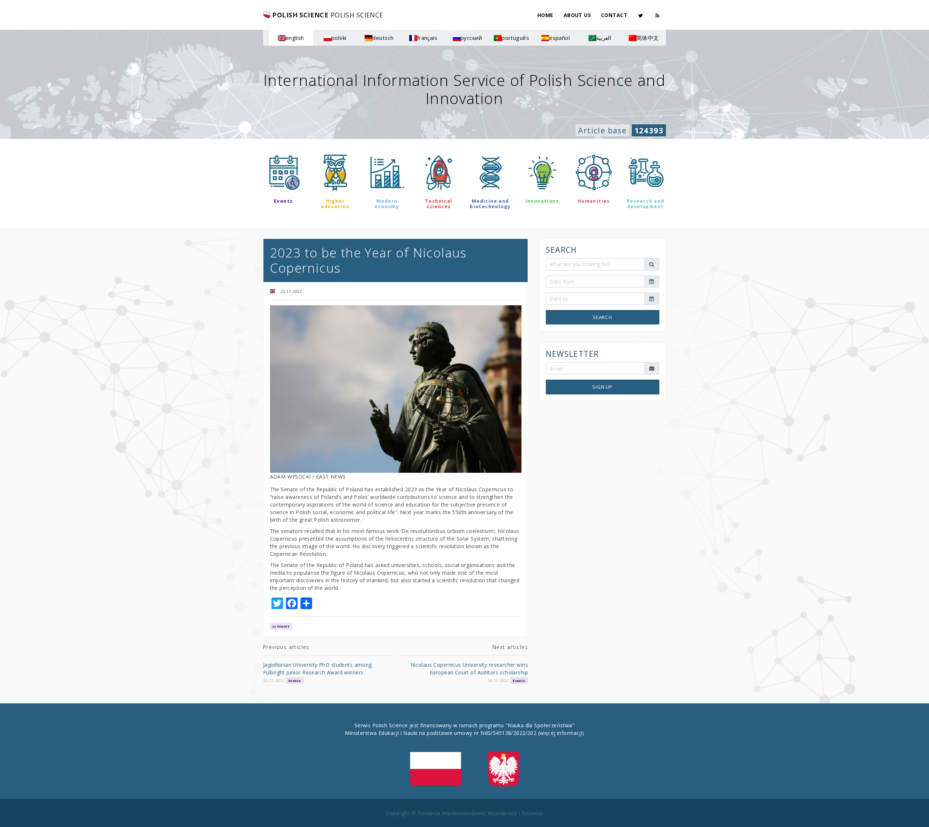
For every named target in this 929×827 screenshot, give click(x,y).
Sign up (602, 387)
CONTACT (614, 15)
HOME (545, 15)
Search (602, 317)
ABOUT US (577, 15)
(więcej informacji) (561, 732)
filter (464, 227)
